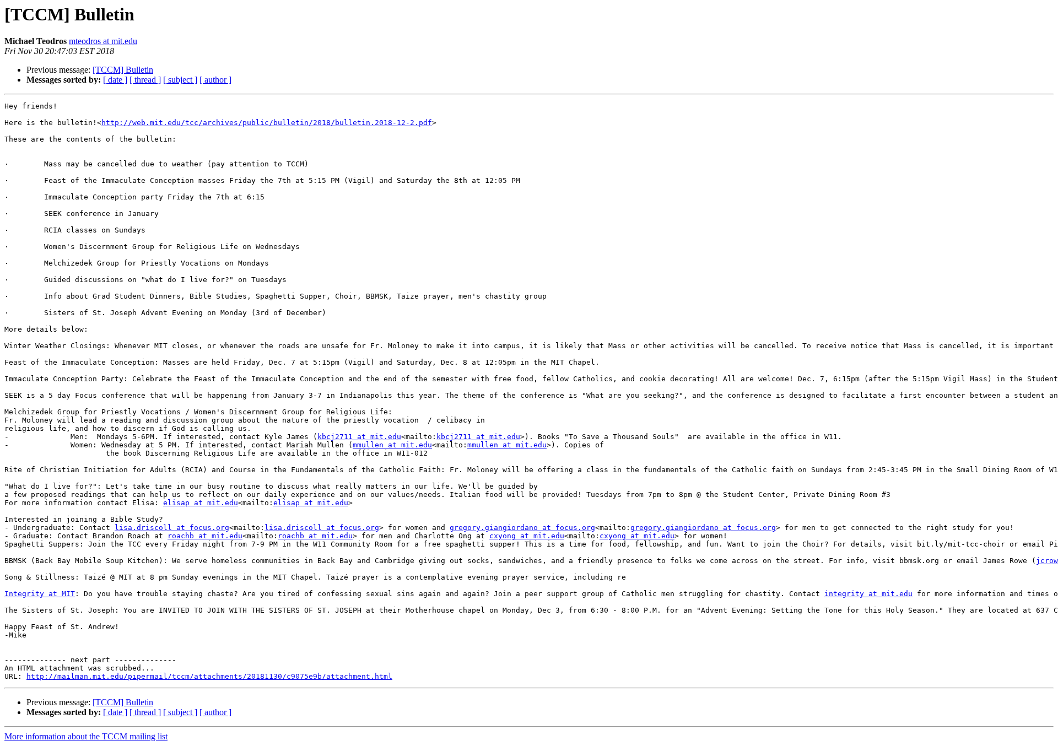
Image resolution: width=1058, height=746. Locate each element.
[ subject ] (180, 79)
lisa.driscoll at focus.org (172, 527)
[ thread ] (145, 79)
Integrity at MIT (39, 594)
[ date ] (115, 79)
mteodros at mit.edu (103, 41)
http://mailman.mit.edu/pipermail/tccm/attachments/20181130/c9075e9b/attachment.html (209, 676)
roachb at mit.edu (205, 536)
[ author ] (215, 79)
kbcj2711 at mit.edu (359, 437)
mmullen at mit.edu (392, 445)
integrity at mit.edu (868, 594)
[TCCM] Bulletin (123, 69)
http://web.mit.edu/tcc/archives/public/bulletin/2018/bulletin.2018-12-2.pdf (266, 122)
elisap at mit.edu (200, 503)
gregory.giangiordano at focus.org (522, 527)
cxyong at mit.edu (526, 536)
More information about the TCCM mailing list (86, 736)
